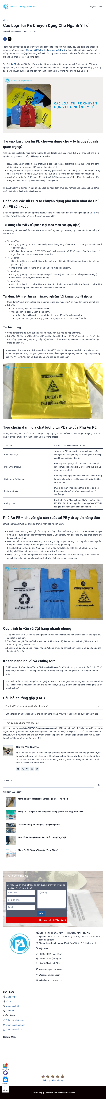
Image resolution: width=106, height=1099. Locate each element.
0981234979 (45, 963)
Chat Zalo (5, 1076)
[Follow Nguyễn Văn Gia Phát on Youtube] (27, 769)
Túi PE (5, 20)
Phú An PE (11, 64)
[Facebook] (5, 39)
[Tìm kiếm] (99, 784)
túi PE (92, 213)
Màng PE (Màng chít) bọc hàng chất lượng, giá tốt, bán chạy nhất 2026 (50, 811)
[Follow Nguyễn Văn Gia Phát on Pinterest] (37, 769)
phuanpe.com (54, 975)
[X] (10, 39)
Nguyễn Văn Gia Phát (13, 31)
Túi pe (8, 1001)
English (93, 6)
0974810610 (45, 958)
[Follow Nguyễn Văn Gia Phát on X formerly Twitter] (23, 769)
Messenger (5, 1083)
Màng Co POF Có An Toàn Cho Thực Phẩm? (38, 850)
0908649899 (45, 954)
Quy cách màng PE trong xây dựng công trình (39, 824)
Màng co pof (11, 997)
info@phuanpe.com (54, 969)
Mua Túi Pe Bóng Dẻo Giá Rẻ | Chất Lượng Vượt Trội (42, 837)
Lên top (5, 1090)
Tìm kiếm (7, 780)
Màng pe (10, 1010)
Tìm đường (5, 1069)
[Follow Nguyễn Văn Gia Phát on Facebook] (18, 769)
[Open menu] (100, 6)
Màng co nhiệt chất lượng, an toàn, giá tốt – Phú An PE (43, 799)
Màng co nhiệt (12, 1006)
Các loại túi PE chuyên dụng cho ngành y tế (45, 50)
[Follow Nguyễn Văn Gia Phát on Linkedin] (32, 769)
